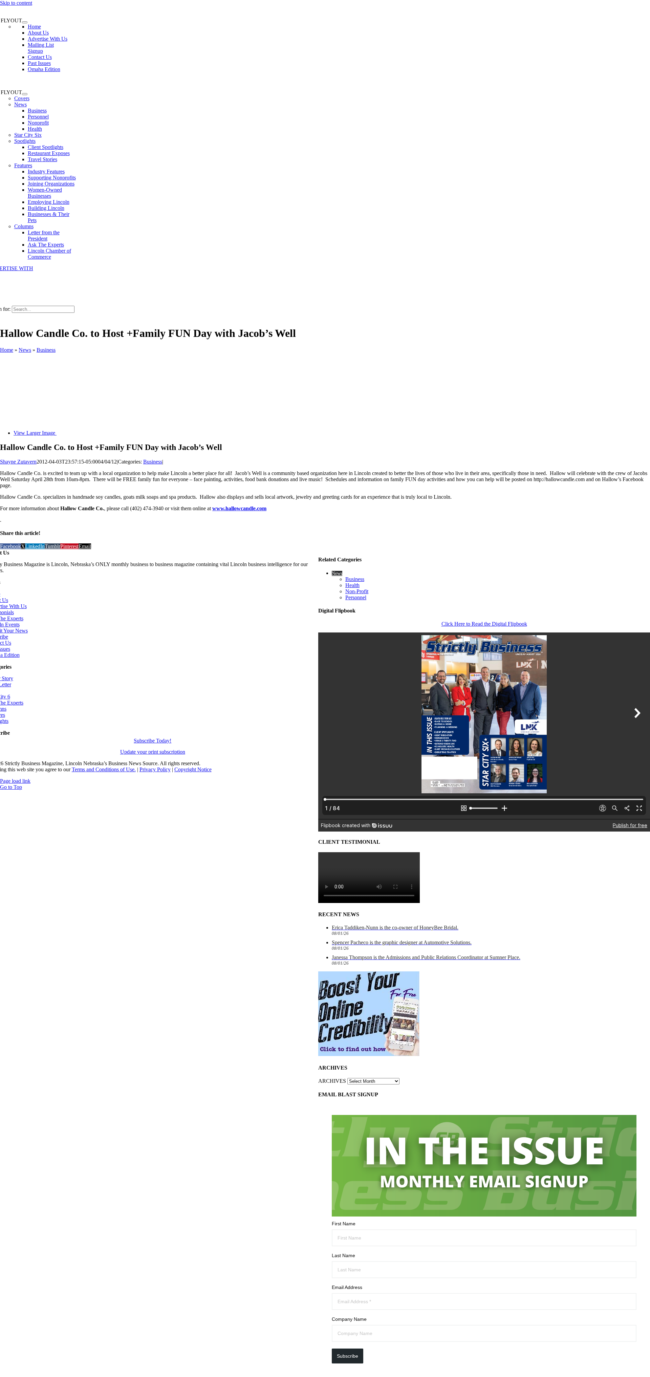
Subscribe (347, 1356)
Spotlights (25, 141)
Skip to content (16, 3)
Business (46, 350)
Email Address (347, 1287)
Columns (24, 226)
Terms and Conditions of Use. (104, 769)
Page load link (15, 781)
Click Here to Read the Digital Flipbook (484, 624)
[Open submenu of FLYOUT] (24, 22)
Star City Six (28, 135)
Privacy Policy (155, 769)
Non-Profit (356, 591)
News (20, 104)
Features (23, 165)
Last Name (343, 1255)
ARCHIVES (332, 1081)
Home (6, 350)
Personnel (355, 597)
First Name (343, 1223)
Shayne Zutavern (18, 462)
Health (352, 585)
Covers (21, 98)
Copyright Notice (193, 769)
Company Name (349, 1319)
